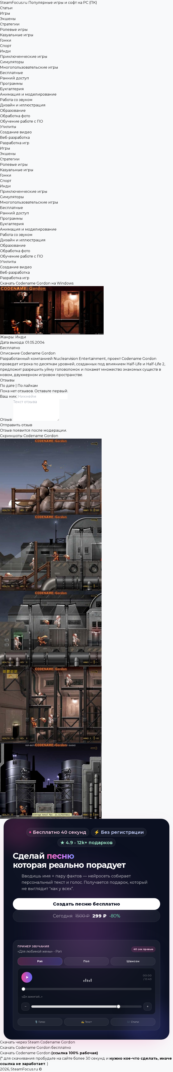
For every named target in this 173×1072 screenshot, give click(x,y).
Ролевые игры (14, 29)
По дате (7, 385)
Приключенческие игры (23, 56)
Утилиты (8, 127)
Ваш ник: (9, 396)
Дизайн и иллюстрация (23, 105)
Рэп (40, 961)
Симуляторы (12, 62)
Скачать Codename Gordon (25, 1053)
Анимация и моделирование (28, 94)
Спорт (5, 46)
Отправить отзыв (16, 425)
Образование (13, 110)
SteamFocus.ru (48, 2)
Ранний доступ (14, 78)
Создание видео (16, 132)
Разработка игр (14, 143)
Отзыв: (6, 419)
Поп (86, 961)
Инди (5, 51)
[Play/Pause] (26, 977)
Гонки (5, 40)
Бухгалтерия (12, 89)
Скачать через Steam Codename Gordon (37, 1042)
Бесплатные (11, 73)
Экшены (8, 19)
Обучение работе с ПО (21, 121)
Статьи (6, 8)
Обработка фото (15, 116)
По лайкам (28, 385)
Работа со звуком (16, 100)
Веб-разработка (15, 137)
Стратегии (10, 24)
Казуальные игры (16, 35)
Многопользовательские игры (29, 67)
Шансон (133, 961)
